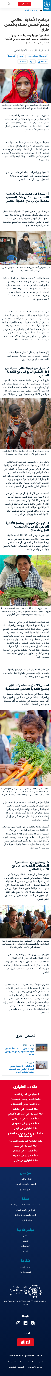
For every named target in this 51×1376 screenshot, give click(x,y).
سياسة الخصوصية (27, 1362)
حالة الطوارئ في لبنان (25, 1145)
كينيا (32, 62)
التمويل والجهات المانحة (25, 1184)
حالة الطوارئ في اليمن (25, 1128)
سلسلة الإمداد (25, 1220)
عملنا (25, 1199)
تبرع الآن (24, 3)
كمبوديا (11, 56)
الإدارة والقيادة (26, 1179)
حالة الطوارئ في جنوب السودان (25, 1141)
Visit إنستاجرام (18, 1323)
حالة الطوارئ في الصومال (25, 1123)
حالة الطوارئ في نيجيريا (25, 1155)
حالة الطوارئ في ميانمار (25, 1150)
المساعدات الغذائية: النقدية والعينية (25, 1205)
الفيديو (25, 1251)
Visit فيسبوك (25, 1323)
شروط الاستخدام (35, 1367)
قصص (26, 10)
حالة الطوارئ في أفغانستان (25, 1104)
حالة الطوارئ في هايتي (26, 1160)
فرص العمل (25, 1267)
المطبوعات (25, 1246)
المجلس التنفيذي (16, 1367)
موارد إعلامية (26, 1230)
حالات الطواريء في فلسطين (26, 1099)
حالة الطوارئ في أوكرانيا (25, 1109)
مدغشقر (22, 62)
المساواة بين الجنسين (37, 56)
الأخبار (25, 1236)
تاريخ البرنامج (25, 1189)
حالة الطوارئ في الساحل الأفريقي (25, 1113)
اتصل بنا (12, 1362)
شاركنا (25, 1261)
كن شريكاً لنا (25, 1272)
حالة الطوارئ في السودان (25, 1118)
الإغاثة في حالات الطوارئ (25, 1210)
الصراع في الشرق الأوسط (25, 1094)
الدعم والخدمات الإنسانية (25, 1215)
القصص (25, 1241)
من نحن (25, 1173)
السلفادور (42, 62)
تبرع (41, 1362)
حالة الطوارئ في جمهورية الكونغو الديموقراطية (25, 1135)
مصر (21, 56)
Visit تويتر (33, 1323)
